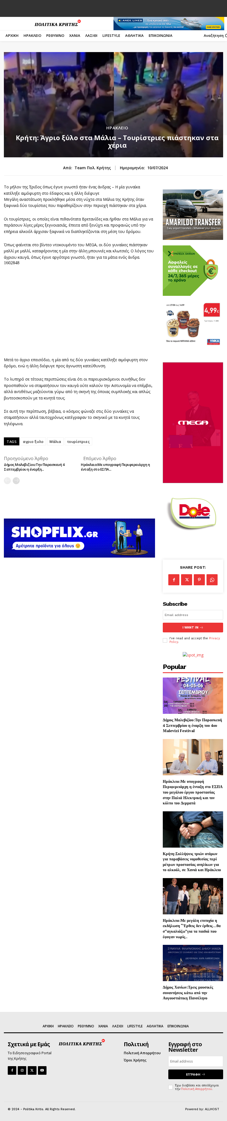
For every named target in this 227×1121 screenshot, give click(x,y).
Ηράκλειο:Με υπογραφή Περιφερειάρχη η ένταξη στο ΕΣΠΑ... (115, 467)
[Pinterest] (199, 579)
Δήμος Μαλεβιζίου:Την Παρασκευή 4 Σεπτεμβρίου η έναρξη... (34, 467)
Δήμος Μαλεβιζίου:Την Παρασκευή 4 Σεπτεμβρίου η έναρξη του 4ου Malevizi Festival (192, 725)
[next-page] (16, 480)
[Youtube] (42, 1070)
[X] (186, 579)
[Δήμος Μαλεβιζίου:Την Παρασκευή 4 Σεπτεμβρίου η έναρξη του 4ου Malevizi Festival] (193, 696)
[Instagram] (22, 1070)
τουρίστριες (78, 441)
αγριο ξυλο (33, 441)
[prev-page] (7, 480)
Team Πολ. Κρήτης (92, 168)
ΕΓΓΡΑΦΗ (193, 1074)
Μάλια (55, 441)
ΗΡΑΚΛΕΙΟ (117, 128)
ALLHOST (212, 1109)
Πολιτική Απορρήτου (196, 1089)
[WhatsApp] (212, 579)
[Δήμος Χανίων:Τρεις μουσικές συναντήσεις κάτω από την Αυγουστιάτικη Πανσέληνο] (193, 963)
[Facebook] (173, 579)
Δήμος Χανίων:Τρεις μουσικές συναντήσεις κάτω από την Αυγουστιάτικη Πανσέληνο (188, 992)
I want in (190, 627)
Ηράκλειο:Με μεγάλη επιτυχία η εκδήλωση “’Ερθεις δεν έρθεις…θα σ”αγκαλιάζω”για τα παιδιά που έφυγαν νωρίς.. (192, 928)
